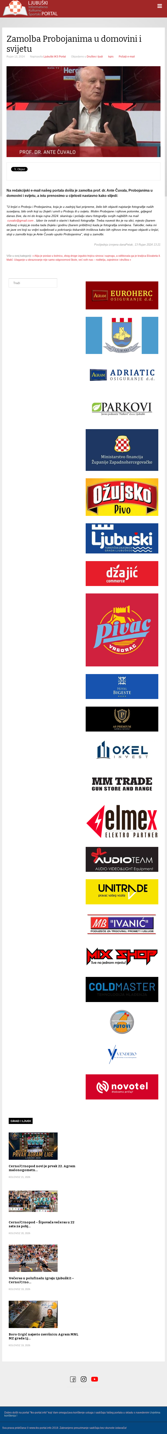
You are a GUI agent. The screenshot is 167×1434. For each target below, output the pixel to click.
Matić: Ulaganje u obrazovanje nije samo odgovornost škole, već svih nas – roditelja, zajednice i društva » (69, 259)
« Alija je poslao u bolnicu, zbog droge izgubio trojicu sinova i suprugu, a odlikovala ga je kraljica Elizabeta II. (96, 255)
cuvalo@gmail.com (20, 220)
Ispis (111, 56)
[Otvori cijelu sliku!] (83, 111)
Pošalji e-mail (127, 56)
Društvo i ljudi (95, 56)
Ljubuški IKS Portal (54, 56)
